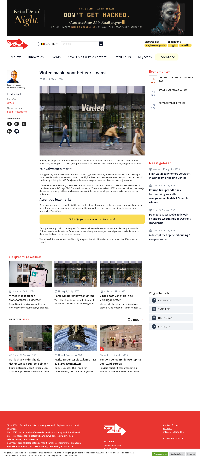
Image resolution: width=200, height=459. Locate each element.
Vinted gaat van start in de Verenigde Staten (116, 298)
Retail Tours (122, 57)
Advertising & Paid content (87, 57)
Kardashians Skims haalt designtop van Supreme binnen (28, 361)
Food (155, 185)
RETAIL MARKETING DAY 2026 (173, 90)
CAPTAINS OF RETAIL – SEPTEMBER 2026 (176, 79)
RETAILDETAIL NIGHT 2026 (172, 102)
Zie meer (134, 320)
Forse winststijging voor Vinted (74, 296)
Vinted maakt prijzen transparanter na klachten (25, 298)
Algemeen (157, 169)
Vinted (10, 102)
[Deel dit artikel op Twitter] (24, 124)
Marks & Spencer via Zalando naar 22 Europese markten (75, 361)
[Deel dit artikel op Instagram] (16, 124)
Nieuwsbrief (152, 41)
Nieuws (16, 57)
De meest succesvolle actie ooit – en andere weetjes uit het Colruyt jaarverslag (170, 218)
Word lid (185, 45)
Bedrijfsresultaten (17, 111)
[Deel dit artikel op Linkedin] (9, 131)
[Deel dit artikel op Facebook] (9, 124)
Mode (46, 79)
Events (56, 57)
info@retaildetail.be (173, 431)
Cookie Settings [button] (177, 454)
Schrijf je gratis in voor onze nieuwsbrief (92, 219)
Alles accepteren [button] (160, 454)
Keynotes (145, 57)
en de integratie (124, 228)
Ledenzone (174, 41)
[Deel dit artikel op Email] (16, 131)
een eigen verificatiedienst (121, 231)
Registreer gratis (155, 45)
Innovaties (36, 57)
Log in (173, 45)
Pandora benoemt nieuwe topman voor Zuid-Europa (121, 361)
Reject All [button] (191, 454)
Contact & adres (171, 425)
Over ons (167, 428)
